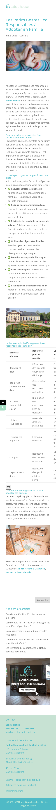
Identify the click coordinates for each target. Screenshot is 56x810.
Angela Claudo (28, 805)
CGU (18, 802)
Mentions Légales (30, 802)
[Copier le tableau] (8, 487)
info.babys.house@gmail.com (21, 732)
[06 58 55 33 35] (3, 408)
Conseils (23, 35)
